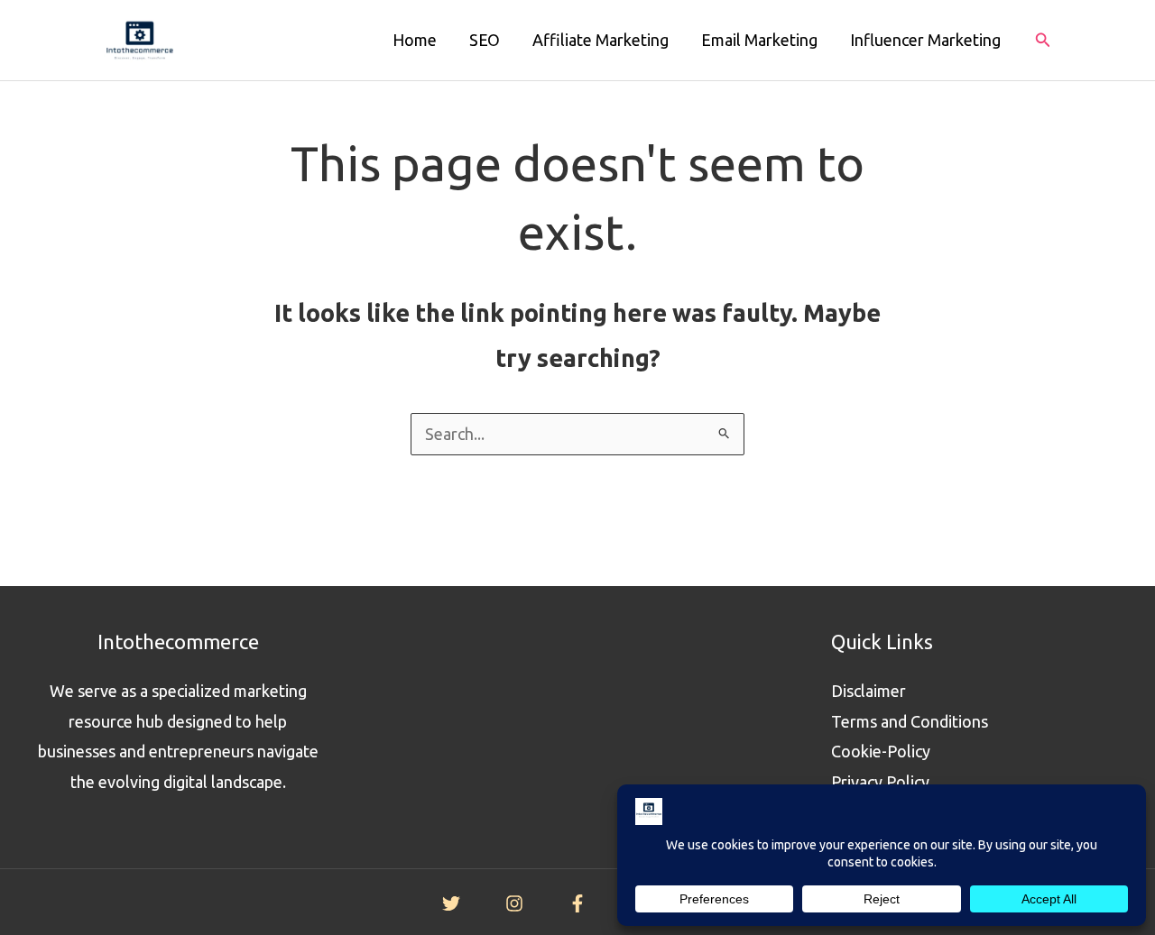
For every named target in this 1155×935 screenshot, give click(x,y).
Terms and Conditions (909, 721)
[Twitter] (451, 903)
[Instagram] (514, 903)
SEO (484, 40)
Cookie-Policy (880, 751)
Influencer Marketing (925, 40)
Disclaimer (868, 691)
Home (415, 40)
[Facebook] (577, 903)
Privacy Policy (880, 782)
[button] (1043, 40)
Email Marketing (759, 40)
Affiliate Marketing (600, 40)
